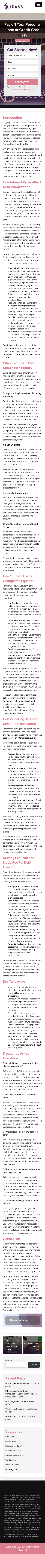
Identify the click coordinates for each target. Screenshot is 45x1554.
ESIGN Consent (30, 89)
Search (8, 1360)
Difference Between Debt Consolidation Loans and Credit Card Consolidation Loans (21, 1394)
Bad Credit (10, 1436)
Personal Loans (12, 1464)
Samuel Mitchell (19, 1320)
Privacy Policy (18, 89)
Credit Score (10, 1441)
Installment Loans (13, 1450)
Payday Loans (11, 1460)
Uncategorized (22, 41)
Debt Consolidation (13, 1446)
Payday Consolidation (14, 1455)
